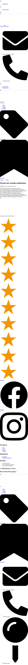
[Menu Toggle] (0, 1)
